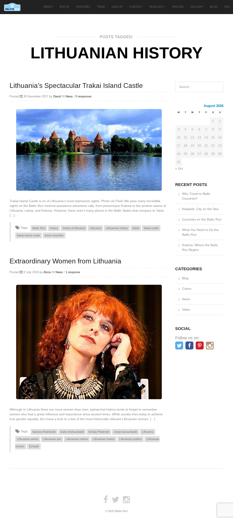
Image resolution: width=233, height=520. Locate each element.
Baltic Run (39, 228)
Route (64, 6)
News (69, 96)
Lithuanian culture (77, 439)
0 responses (84, 96)
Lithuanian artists (27, 439)
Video (186, 309)
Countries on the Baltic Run (201, 219)
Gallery (196, 6)
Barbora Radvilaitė (44, 431)
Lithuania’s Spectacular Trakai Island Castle (76, 85)
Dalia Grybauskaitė (72, 431)
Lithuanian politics (130, 439)
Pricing (178, 6)
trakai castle (151, 228)
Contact (135, 6)
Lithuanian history (117, 228)
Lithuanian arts (52, 439)
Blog (214, 6)
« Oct (179, 168)
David (57, 96)
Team (101, 6)
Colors (186, 288)
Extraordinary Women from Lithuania (65, 261)
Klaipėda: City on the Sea (200, 209)
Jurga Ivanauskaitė (125, 431)
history (54, 228)
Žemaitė (34, 446)
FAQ (227, 6)
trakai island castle (28, 235)
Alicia (47, 272)
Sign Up (117, 6)
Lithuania (95, 228)
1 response (73, 272)
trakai (135, 228)
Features (83, 6)
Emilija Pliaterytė (99, 431)
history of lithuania (74, 228)
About (48, 6)
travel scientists (54, 235)
